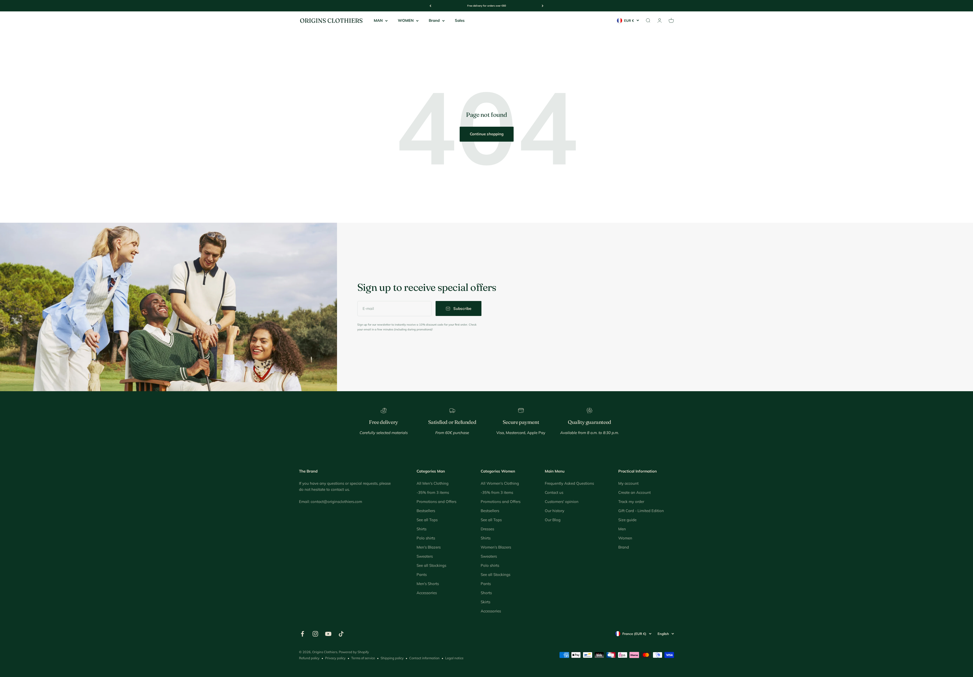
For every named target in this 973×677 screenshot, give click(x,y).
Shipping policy (392, 658)
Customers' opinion (561, 501)
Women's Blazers (496, 547)
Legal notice (454, 658)
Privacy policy (335, 658)
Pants (422, 574)
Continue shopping (486, 133)
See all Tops (427, 519)
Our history (554, 510)
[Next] (543, 6)
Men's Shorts (428, 583)
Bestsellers (426, 510)
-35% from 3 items (433, 492)
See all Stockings (431, 565)
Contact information (424, 658)
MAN (378, 20)
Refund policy (309, 658)
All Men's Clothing (432, 483)
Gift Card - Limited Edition (641, 510)
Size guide (627, 519)
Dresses (487, 528)
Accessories (427, 592)
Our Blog (552, 519)
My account (628, 483)
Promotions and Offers (436, 501)
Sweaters (425, 556)
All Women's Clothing (500, 483)
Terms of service (363, 658)
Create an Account (634, 492)
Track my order (631, 501)
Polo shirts (426, 538)
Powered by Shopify (354, 652)
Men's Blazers (429, 547)
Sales (460, 20)
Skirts (485, 601)
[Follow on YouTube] (328, 633)
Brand (434, 20)
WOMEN (406, 20)
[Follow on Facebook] (302, 633)
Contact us (554, 492)
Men (622, 528)
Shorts (486, 592)
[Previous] (430, 6)
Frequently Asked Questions (569, 483)
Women (625, 538)
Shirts (421, 528)
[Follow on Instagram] (315, 633)
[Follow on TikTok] (341, 633)
